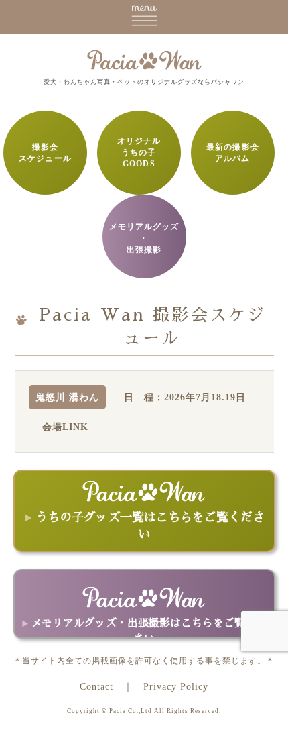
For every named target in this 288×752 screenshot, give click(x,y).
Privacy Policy (175, 686)
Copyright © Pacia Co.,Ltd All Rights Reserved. (144, 711)
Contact (96, 686)
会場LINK (65, 426)
